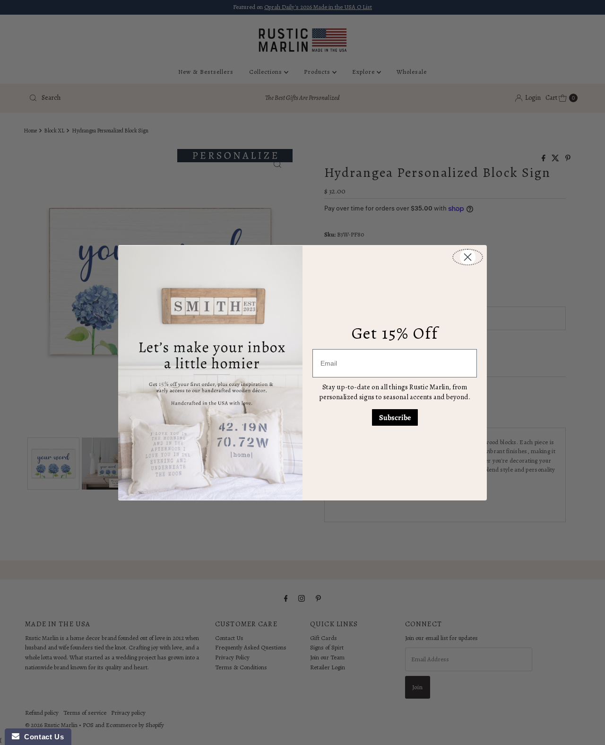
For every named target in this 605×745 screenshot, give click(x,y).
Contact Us (41, 737)
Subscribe (395, 417)
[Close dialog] (467, 257)
